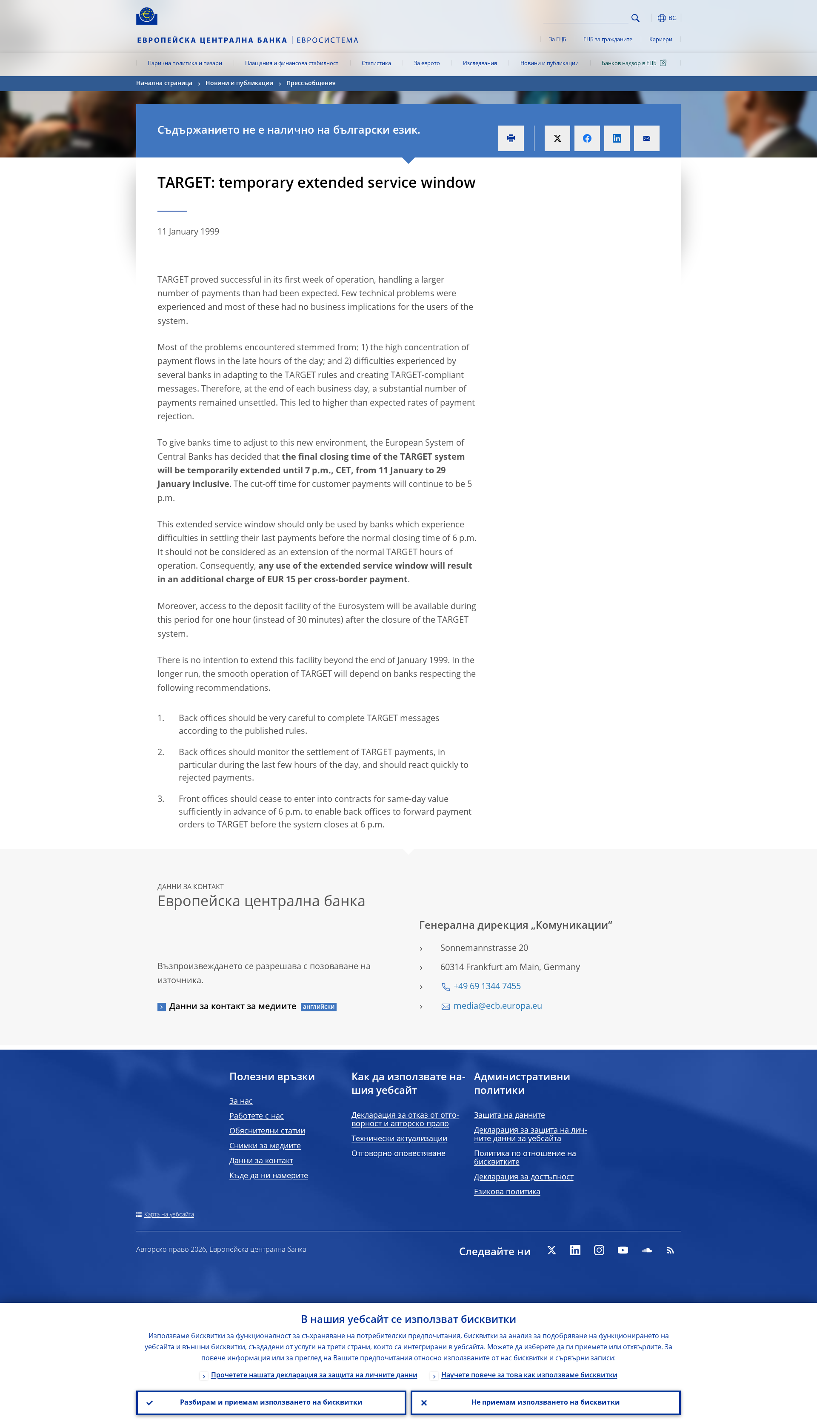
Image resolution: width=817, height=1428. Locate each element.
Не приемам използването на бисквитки (545, 1402)
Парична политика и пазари (185, 63)
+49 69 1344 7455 (487, 987)
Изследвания (480, 63)
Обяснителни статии (267, 1131)
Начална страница (164, 83)
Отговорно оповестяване (398, 1154)
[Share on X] (557, 138)
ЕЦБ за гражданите (607, 40)
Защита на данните (509, 1115)
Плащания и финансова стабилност (291, 63)
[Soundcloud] (647, 1250)
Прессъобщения (311, 83)
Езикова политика (507, 1192)
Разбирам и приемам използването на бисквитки (271, 1402)
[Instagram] (599, 1250)
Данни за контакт (261, 1161)
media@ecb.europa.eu (498, 1006)
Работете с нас (256, 1116)
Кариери (660, 40)
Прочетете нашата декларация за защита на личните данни (314, 1375)
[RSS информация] (670, 1250)
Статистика (376, 63)
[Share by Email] (647, 138)
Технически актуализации (399, 1139)
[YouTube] (623, 1250)
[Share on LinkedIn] (617, 138)
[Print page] (511, 138)
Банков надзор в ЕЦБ (629, 63)
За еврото (427, 63)
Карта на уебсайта (169, 1215)
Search (635, 18)
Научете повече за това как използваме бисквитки (529, 1375)
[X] (551, 1250)
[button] (651, 18)
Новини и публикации (549, 63)
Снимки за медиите (265, 1146)
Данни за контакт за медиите (233, 1007)
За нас (241, 1101)
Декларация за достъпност (524, 1177)
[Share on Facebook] (587, 138)
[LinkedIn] (575, 1250)
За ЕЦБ (557, 40)
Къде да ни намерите (268, 1176)
